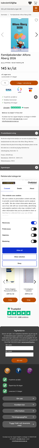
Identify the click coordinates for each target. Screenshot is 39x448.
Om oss (19, 398)
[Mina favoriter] (30, 3)
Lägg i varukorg (24, 83)
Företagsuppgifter (19, 417)
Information (19, 411)
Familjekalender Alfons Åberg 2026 (20, 14)
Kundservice (19, 405)
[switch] (34, 229)
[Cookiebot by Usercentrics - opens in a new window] (28, 183)
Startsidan (4, 14)
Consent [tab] (7, 188)
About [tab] (32, 188)
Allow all (19, 250)
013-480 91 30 (17, 119)
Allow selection (19, 257)
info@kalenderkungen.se (10, 121)
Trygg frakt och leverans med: (19, 424)
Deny (19, 263)
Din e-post (9, 351)
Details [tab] (19, 188)
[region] (19, 133)
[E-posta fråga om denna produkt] (36, 97)
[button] (36, 35)
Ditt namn (9, 345)
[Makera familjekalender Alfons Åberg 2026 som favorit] (36, 20)
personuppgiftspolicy (28, 342)
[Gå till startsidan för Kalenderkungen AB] (8, 3)
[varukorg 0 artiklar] (36, 3)
